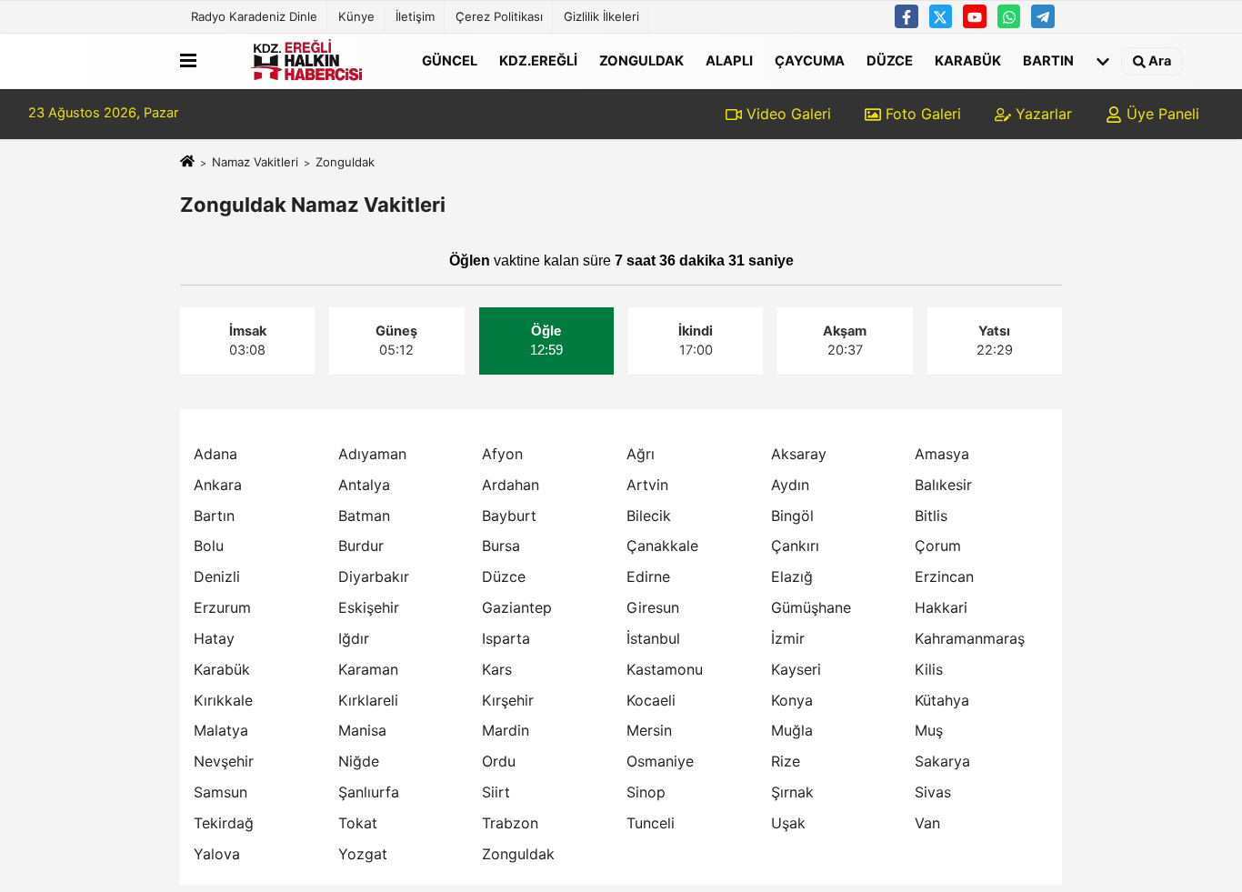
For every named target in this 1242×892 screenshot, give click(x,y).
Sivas (933, 792)
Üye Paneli (1160, 114)
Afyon (502, 454)
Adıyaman (372, 454)
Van (927, 823)
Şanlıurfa (368, 792)
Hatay (214, 638)
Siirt (496, 792)
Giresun (652, 607)
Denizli (217, 576)
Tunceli (650, 823)
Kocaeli (651, 700)
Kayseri (796, 669)
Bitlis (931, 515)
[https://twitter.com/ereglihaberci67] (941, 16)
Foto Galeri (921, 114)
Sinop (646, 792)
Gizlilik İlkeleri (601, 16)
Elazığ (792, 576)
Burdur (361, 545)
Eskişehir (368, 607)
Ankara (218, 485)
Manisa (362, 730)
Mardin (505, 730)
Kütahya (942, 700)
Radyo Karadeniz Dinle (254, 16)
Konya (792, 700)
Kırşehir (508, 700)
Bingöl (792, 515)
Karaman (368, 669)
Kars (497, 669)
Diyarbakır (373, 576)
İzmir (788, 638)
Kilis (929, 669)
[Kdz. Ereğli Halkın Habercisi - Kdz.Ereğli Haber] (305, 60)
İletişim (415, 16)
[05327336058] (1009, 16)
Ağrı (640, 454)
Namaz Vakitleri (255, 162)
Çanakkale (662, 545)
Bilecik (648, 515)
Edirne (648, 576)
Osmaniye (660, 761)
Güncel (449, 60)
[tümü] (1103, 61)
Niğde (358, 761)
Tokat (357, 823)
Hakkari (941, 607)
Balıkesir (943, 485)
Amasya (942, 454)
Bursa (501, 545)
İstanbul (653, 638)
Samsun (220, 792)
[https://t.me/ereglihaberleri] (1043, 16)
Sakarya (942, 761)
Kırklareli (368, 700)
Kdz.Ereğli (538, 60)
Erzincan (944, 576)
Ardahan (510, 485)
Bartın (1048, 60)
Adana (215, 454)
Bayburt (509, 515)
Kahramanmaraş (970, 638)
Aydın (790, 485)
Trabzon (510, 823)
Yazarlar (1041, 114)
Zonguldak (641, 60)
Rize (785, 761)
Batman (364, 515)
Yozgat (362, 854)
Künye (356, 16)
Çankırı (795, 545)
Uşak (788, 823)
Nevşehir (224, 761)
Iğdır (353, 638)
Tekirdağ (224, 823)
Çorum (938, 545)
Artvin (647, 485)
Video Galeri (786, 114)
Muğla (792, 730)
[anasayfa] (187, 162)
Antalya (364, 485)
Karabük (968, 60)
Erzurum (222, 607)
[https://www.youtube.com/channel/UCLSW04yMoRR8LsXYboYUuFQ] (975, 16)
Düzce (889, 60)
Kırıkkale (223, 700)
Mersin (649, 730)
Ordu (499, 761)
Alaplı (729, 60)
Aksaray (798, 454)
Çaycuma (810, 60)
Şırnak (792, 792)
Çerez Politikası (499, 16)
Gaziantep (517, 607)
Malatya (221, 730)
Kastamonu (664, 669)
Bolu (209, 545)
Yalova (217, 854)
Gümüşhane (811, 607)
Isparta (506, 638)
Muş (929, 730)
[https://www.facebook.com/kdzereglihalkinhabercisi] (906, 16)
